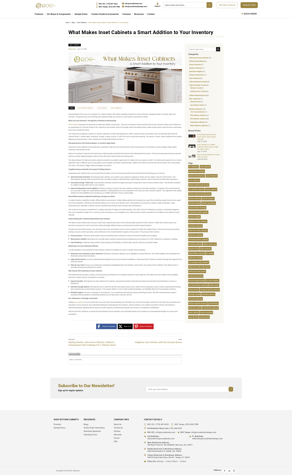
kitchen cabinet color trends (199, 185)
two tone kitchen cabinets (198, 285)
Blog (73, 22)
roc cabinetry (193, 167)
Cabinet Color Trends (198, 91)
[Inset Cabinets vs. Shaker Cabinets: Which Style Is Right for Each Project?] (192, 146)
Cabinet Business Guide (198, 82)
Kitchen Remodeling (197, 61)
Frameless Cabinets (197, 122)
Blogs (86, 424)
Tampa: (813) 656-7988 (109, 7)
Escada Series (195, 102)
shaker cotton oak (209, 244)
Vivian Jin (72, 49)
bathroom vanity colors (197, 271)
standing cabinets (208, 294)
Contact (151, 14)
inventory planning (195, 299)
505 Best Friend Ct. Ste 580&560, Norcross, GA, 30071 (170, 445)
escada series (204, 317)
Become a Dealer (227, 5)
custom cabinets (206, 312)
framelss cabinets (195, 244)
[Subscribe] (231, 389)
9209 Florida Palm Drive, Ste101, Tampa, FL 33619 (168, 457)
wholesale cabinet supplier (198, 212)
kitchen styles (214, 285)
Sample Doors (59, 428)
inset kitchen (102, 108)
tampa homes (194, 290)
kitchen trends (194, 249)
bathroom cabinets (195, 235)
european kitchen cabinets (209, 290)
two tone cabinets (212, 281)
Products (57, 424)
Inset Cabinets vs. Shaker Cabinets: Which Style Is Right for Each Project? (207, 147)
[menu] (95, 14)
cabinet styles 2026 (196, 276)
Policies (117, 431)
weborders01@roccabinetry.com (161, 439)
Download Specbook (92, 431)
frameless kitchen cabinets (198, 240)
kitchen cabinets (195, 199)
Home (68, 22)
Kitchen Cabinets (195, 68)
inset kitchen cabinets (85, 108)
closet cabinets (211, 176)
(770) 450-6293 (175, 428)
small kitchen (213, 303)
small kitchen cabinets (210, 308)
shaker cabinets (211, 189)
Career (117, 438)
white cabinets (206, 249)
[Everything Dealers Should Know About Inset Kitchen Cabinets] (192, 136)
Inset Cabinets (82, 22)
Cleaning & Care (90, 435)
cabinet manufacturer (197, 176)
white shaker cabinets (197, 253)
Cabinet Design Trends (197, 85)
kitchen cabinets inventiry (198, 303)
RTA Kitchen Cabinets (198, 115)
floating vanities (194, 294)
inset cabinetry (116, 108)
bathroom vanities (195, 258)
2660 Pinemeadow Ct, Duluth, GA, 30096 (164, 451)
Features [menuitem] (127, 14)
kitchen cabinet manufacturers (200, 194)
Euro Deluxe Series (197, 105)
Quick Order (250, 14)
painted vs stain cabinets (198, 221)
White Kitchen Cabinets (199, 125)
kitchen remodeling (208, 203)
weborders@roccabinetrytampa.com (207, 439)
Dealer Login (249, 5)
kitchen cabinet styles (196, 281)
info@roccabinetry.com (133, 3)
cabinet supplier (194, 217)
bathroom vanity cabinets (198, 230)
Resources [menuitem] (139, 14)
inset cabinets (205, 167)
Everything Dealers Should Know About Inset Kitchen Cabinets (206, 137)
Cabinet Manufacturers (198, 95)
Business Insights (196, 71)
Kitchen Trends (196, 88)
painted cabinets (208, 199)
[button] (157, 5)
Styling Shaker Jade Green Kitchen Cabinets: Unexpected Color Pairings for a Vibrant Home (92, 342)
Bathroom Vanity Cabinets (199, 58)
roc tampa (209, 253)
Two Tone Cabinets (197, 112)
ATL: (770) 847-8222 (108, 4)
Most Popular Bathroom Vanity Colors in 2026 (208, 156)
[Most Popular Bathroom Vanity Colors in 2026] (192, 156)
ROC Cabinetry (194, 99)
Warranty (117, 435)
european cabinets (195, 226)
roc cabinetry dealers (196, 189)
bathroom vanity (195, 308)
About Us (117, 424)
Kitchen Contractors (196, 75)
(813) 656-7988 (191, 424)
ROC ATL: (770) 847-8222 (158, 424)
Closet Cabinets (195, 65)
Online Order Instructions (94, 428)
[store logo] (46, 5)
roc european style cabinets (199, 262)
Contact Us (118, 428)
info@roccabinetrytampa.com (136, 6)
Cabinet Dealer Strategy (197, 208)
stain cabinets (194, 312)
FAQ (115, 441)
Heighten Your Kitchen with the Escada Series (158, 341)
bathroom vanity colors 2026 (199, 267)
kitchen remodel (194, 203)
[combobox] (187, 5)
